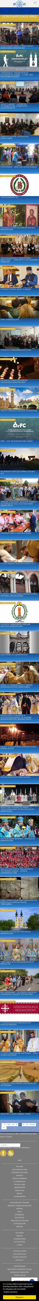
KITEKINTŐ (19, 1176)
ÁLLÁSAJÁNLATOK (19, 1182)
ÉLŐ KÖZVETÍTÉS (19, 1242)
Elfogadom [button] (19, 1297)
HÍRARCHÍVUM (19, 1191)
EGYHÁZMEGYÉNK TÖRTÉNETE (19, 1203)
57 (23, 1124)
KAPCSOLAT (19, 1260)
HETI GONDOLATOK (19, 1254)
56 (20, 1124)
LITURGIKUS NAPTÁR (19, 1251)
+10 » (4, 1128)
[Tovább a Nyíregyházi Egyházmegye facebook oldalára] (3, 1153)
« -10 (4, 1124)
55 (16, 1124)
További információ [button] (10, 1292)
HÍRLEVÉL (19, 1194)
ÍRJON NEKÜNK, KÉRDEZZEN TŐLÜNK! (19, 1269)
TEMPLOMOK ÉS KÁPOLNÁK (19, 1221)
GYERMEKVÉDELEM (19, 1275)
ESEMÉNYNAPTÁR (19, 1188)
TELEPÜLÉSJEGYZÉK (19, 1224)
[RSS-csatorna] (10, 1153)
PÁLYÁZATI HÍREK (19, 1185)
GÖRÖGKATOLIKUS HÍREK (28, 1134)
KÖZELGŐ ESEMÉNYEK (19, 1179)
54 (13, 1124)
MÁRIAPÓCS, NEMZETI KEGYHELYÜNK (19, 1206)
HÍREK (17, 1134)
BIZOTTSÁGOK (19, 1218)
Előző (9, 1124)
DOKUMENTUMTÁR (20, 1239)
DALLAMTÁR (20, 1233)
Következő (32, 1124)
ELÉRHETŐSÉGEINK (19, 1266)
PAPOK (19, 1212)
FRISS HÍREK (19, 1167)
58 (27, 1124)
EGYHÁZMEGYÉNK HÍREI (19, 1170)
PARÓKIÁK (19, 1209)
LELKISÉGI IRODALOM (19, 1257)
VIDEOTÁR (19, 1236)
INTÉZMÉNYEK (19, 1215)
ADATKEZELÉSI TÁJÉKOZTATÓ (19, 1272)
